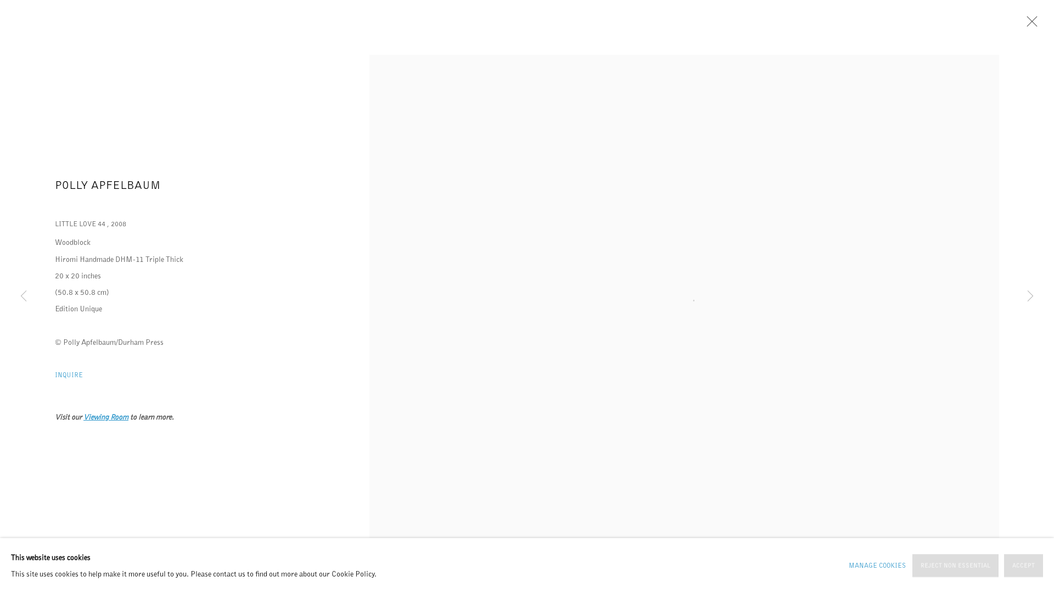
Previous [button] (23, 296)
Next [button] (1030, 296)
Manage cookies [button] (877, 565)
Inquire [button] (69, 374)
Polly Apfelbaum (107, 185)
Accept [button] (1023, 566)
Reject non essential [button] (955, 566)
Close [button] (1029, 24)
